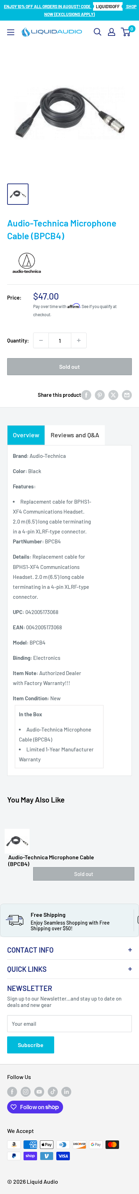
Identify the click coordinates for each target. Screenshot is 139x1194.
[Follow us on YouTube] (39, 1092)
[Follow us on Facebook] (12, 1092)
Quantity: (18, 340)
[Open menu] (10, 32)
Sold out (69, 366)
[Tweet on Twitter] (113, 394)
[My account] (111, 32)
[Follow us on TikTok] (53, 1092)
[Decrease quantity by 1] (41, 340)
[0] (126, 32)
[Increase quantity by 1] (78, 340)
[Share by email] (127, 394)
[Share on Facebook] (86, 394)
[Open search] (98, 32)
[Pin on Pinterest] (100, 394)
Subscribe (30, 1044)
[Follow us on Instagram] (26, 1092)
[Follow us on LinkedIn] (66, 1092)
